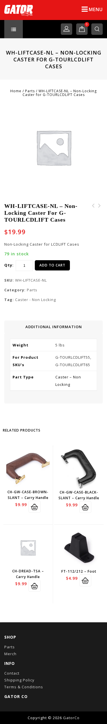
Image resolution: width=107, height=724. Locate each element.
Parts (30, 91)
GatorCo (71, 717)
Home (15, 91)
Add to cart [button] (35, 507)
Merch (10, 653)
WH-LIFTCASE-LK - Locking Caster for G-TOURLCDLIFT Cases (99, 216)
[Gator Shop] (18, 10)
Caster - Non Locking (35, 299)
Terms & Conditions (23, 686)
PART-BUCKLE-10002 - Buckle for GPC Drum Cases (93, 216)
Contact (11, 673)
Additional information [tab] (53, 326)
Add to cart (52, 265)
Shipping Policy (19, 680)
